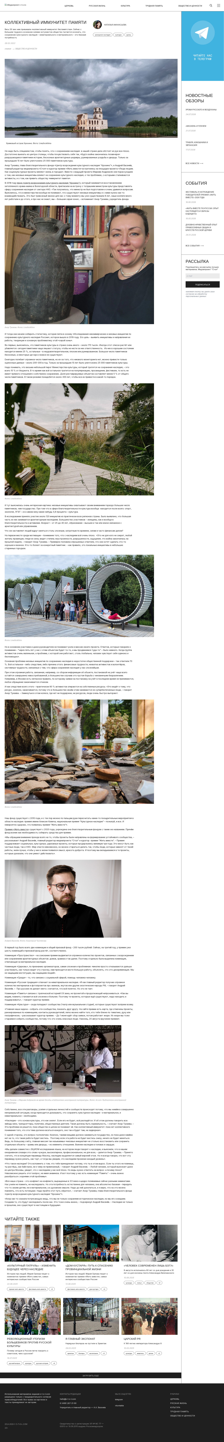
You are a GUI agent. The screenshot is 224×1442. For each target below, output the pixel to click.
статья (139, 1283)
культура (118, 35)
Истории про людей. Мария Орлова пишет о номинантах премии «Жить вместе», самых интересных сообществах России (28, 1276)
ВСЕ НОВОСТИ (193, 163)
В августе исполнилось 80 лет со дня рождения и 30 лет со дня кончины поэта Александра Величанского (149, 1271)
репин (151, 1353)
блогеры (82, 1353)
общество (150, 1283)
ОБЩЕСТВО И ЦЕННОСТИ (190, 6)
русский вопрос (14, 1363)
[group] (203, 116)
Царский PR (132, 1338)
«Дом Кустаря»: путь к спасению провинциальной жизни (89, 1267)
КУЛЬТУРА (125, 6)
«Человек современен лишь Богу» (148, 1265)
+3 (104, 1353)
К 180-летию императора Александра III (143, 1343)
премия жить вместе (16, 1289)
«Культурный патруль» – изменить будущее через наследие (31, 1267)
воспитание (93, 1353)
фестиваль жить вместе (37, 1289)
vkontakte (119, 1405)
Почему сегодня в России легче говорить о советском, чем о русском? (27, 1352)
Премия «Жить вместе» (17, 829)
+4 (52, 1289)
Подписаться (202, 285)
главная (8, 49)
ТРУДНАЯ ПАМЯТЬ (154, 6)
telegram (119, 1399)
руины (128, 35)
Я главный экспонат (80, 1338)
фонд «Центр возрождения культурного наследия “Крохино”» (49, 183)
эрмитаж (70, 1353)
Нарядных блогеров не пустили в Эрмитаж (85, 1343)
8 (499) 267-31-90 (68, 1403)
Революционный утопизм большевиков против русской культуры (29, 1342)
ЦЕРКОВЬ (69, 6)
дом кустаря (93, 1289)
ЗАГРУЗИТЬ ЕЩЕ (90, 1376)
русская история (42, 1363)
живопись (140, 1353)
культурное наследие (102, 35)
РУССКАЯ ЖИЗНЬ (97, 6)
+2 (159, 1283)
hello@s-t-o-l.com (68, 1399)
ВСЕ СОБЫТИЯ (193, 246)
